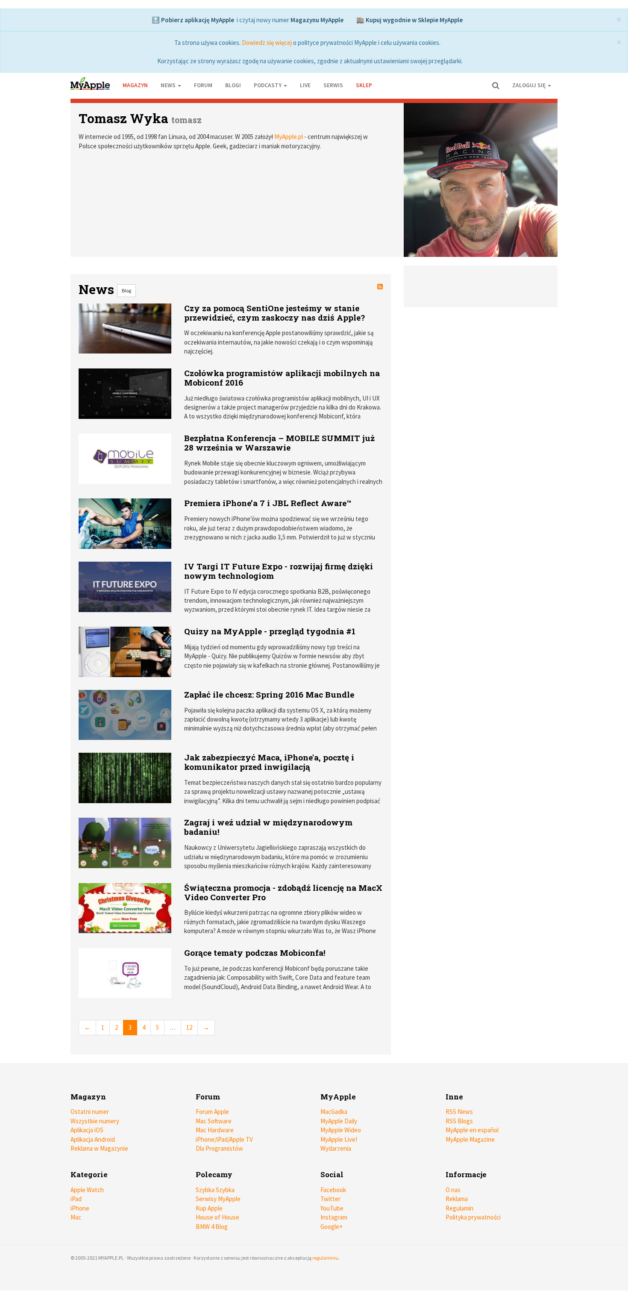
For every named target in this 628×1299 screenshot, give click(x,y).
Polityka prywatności (473, 1217)
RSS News (459, 1112)
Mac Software (214, 1121)
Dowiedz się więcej (267, 42)
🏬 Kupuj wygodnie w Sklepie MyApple (409, 20)
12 (189, 1027)
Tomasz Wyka (123, 118)
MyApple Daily (338, 1121)
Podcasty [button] (268, 85)
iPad (76, 1199)
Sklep (364, 85)
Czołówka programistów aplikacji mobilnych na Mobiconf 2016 (282, 378)
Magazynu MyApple (317, 20)
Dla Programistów (219, 1148)
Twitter (330, 1199)
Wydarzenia (335, 1148)
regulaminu (325, 1258)
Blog (126, 290)
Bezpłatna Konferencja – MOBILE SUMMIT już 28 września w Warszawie (279, 443)
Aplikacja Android (92, 1139)
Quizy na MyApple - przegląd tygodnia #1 (269, 631)
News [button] (169, 85)
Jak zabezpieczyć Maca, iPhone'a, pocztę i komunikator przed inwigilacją (269, 762)
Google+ (331, 1226)
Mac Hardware (215, 1130)
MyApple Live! (338, 1139)
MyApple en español (472, 1130)
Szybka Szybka (215, 1190)
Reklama (457, 1199)
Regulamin (459, 1208)
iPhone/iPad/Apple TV (224, 1139)
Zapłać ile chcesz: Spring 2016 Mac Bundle (269, 694)
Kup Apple (209, 1208)
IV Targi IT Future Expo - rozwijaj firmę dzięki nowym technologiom (278, 571)
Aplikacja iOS (86, 1130)
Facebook (333, 1190)
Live (305, 85)
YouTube (331, 1208)
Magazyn (135, 85)
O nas (453, 1190)
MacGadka (333, 1112)
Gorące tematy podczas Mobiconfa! (255, 952)
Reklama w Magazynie (99, 1148)
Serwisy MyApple (218, 1199)
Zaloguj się (529, 85)
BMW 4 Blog (212, 1226)
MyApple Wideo (340, 1130)
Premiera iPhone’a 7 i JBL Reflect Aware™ (268, 503)
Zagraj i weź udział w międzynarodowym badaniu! (268, 827)
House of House (217, 1217)
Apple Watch (87, 1190)
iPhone (79, 1208)
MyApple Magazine (470, 1139)
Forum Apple (212, 1112)
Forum (203, 85)
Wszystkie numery (94, 1121)
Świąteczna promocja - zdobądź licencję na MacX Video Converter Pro (283, 892)
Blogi (233, 85)
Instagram (333, 1217)
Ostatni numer (89, 1112)
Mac (75, 1217)
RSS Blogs (459, 1121)
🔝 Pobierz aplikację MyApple (193, 20)
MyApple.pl (288, 137)
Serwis (333, 85)
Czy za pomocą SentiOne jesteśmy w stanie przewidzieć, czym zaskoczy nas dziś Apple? (274, 313)
